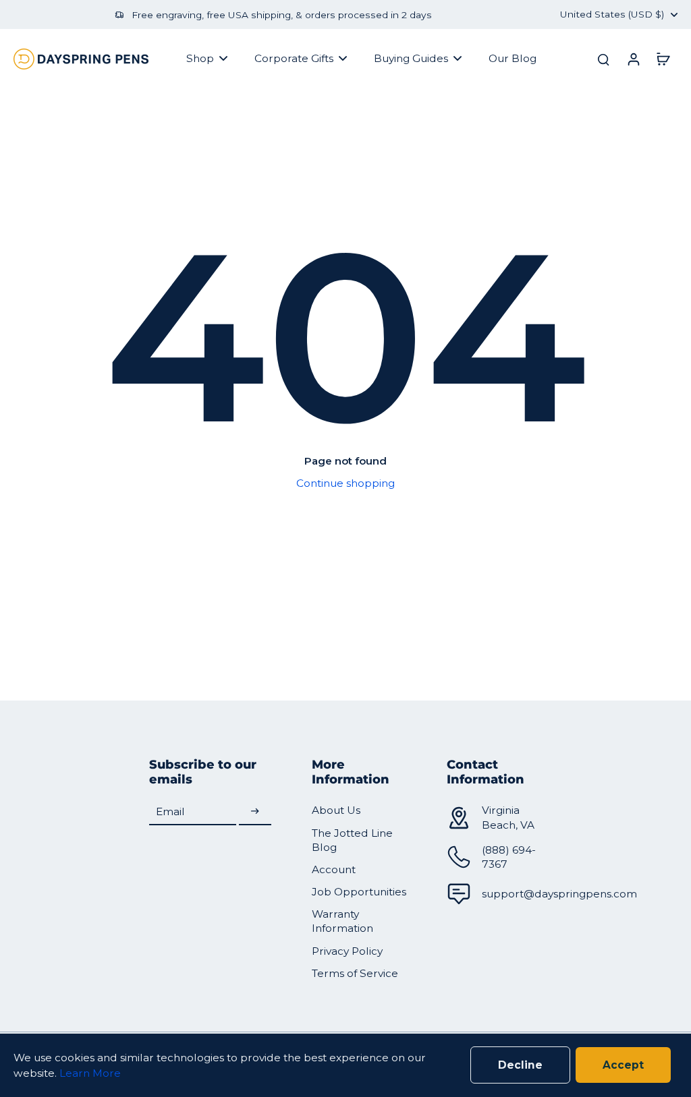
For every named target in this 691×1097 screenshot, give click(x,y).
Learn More (90, 1073)
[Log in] (633, 58)
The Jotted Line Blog (352, 840)
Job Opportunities (359, 891)
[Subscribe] (255, 811)
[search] (603, 58)
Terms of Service (355, 973)
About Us (336, 810)
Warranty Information (342, 921)
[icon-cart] (663, 58)
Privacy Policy (347, 951)
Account (334, 869)
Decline (520, 1065)
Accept (623, 1065)
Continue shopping (345, 483)
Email (170, 811)
